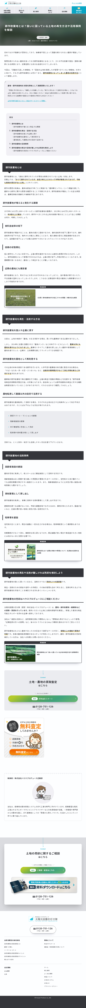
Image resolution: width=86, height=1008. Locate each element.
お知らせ (47, 983)
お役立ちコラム (49, 980)
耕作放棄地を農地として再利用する (27, 137)
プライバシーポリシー (51, 986)
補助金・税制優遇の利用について (54, 947)
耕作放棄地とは (17, 123)
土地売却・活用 (43, 37)
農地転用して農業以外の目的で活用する (28, 140)
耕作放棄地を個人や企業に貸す (25, 134)
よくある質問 (77, 3)
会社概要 (7, 971)
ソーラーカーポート (10, 950)
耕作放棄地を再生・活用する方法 (24, 130)
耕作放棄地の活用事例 (20, 144)
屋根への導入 (8, 947)
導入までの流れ (9, 959)
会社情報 (7, 967)
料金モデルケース (49, 944)
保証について (48, 977)
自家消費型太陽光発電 (12, 940)
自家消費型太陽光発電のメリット (14, 953)
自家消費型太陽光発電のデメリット (15, 956)
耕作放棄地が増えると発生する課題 (27, 126)
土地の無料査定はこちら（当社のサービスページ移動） (27, 101)
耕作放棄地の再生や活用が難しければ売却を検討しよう (32, 148)
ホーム (46, 967)
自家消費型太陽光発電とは (12, 944)
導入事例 (47, 970)
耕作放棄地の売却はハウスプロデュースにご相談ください (35, 150)
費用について (49, 940)
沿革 (5, 974)
